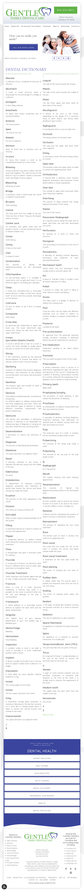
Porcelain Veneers (13, 863)
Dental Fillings (11, 851)
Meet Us (56, 26)
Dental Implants (12, 848)
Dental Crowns (12, 846)
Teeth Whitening (12, 865)
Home (7, 26)
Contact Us (75, 26)
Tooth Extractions (13, 853)
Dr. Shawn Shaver (46, 862)
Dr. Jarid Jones (40, 864)
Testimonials (65, 26)
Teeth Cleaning (12, 841)
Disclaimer (44, 880)
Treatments (47, 26)
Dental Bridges (12, 856)
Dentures (10, 843)
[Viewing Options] (4, 886)
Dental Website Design (36, 883)
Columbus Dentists (32, 862)
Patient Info (15, 26)
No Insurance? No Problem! (31, 26)
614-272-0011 (43, 854)
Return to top (48, 715)
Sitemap (53, 880)
